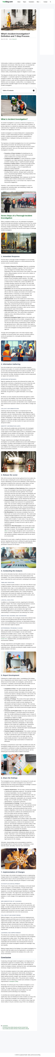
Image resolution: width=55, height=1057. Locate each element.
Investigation (5, 1025)
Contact (45, 1)
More (38, 1)
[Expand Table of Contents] (33, 90)
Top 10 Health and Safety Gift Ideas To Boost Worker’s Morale (16, 1028)
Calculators (31, 1)
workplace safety (14, 981)
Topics (24, 1)
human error (4, 638)
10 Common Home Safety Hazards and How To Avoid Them (15, 1027)
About (18, 1)
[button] (50, 2)
